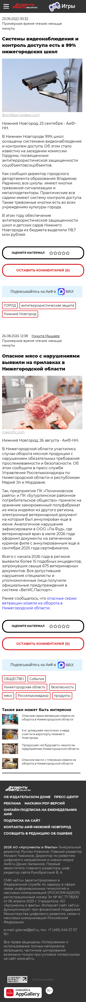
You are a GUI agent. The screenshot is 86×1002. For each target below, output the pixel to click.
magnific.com (13, 432)
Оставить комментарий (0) (43, 270)
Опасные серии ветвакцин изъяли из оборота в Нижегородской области (48, 717)
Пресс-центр (66, 797)
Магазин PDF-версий (45, 803)
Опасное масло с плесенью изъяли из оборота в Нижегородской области (49, 761)
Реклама (12, 803)
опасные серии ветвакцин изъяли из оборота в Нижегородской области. (39, 603)
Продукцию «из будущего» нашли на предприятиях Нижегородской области (50, 747)
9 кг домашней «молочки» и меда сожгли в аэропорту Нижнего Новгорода (45, 734)
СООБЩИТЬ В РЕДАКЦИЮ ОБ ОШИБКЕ (38, 833)
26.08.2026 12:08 (15, 336)
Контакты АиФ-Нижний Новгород (37, 827)
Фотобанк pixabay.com (21, 115)
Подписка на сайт (22, 821)
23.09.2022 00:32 (15, 19)
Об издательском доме (27, 797)
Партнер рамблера (43, 979)
